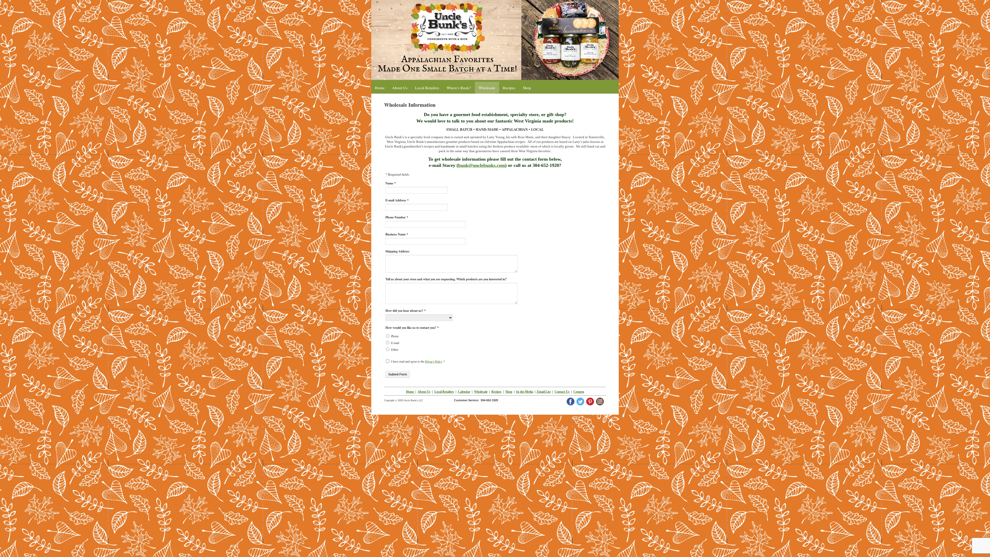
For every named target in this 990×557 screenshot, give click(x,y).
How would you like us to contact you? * (412, 327)
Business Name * (396, 234)
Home (410, 392)
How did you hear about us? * (405, 310)
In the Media (524, 392)
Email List (543, 392)
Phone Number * (396, 217)
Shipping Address (397, 251)
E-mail (395, 343)
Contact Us (562, 392)
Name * (390, 183)
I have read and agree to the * (418, 361)
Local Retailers (444, 392)
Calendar (464, 392)
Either (394, 349)
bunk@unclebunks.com (481, 165)
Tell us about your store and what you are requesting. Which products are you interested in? (446, 279)
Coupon (578, 392)
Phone (395, 336)
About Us (424, 392)
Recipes (496, 392)
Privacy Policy (433, 361)
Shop (508, 392)
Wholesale (481, 392)
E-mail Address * (397, 200)
